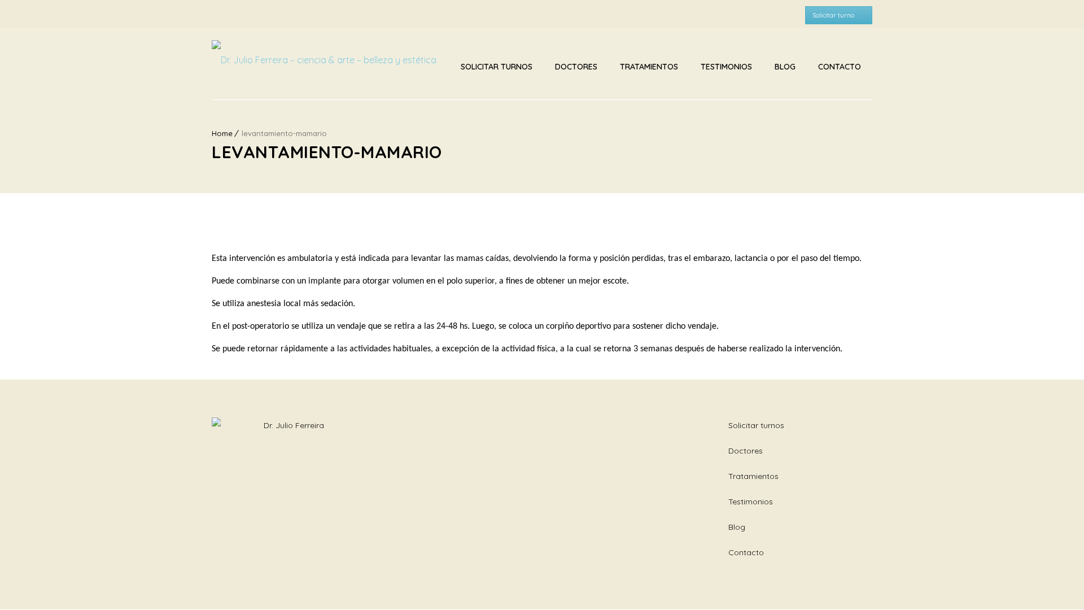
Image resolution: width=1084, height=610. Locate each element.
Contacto (839, 67)
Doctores (576, 67)
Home (222, 133)
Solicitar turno (833, 15)
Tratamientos (649, 67)
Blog (785, 67)
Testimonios (726, 67)
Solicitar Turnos (496, 67)
